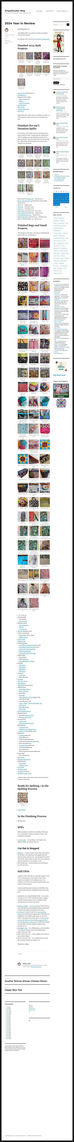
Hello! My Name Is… (62, 11)
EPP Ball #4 (22, 665)
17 (58, 199)
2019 (7, 1028)
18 (61, 199)
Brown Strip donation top (25, 201)
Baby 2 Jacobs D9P (24, 99)
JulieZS (57, 92)
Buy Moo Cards (59, 375)
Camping (21, 735)
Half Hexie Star (22, 105)
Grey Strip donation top (24, 215)
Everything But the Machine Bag (61, 176)
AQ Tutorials (49, 11)
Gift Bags (20, 679)
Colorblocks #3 (22, 95)
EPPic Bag (20, 853)
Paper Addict (57, 327)
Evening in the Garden (59, 306)
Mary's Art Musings (58, 320)
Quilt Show (56, 265)
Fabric (67, 238)
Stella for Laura (23, 765)
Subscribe (56, 82)
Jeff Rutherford (57, 314)
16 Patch (56, 218)
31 (58, 204)
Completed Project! (58, 228)
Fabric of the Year (58, 240)
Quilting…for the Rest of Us (60, 347)
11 (61, 196)
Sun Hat (20, 767)
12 (63, 196)
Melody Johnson (58, 323)
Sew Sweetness (63, 265)
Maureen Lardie (57, 321)
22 (54, 202)
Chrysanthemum (24, 625)
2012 (7, 1017)
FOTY (64, 240)
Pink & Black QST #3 (23, 217)
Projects (55, 263)
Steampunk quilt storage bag (27, 653)
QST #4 (20, 219)
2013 (7, 1019)
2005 (7, 1007)
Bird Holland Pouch (24, 689)
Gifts (55, 243)
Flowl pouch (22, 705)
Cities (20, 737)
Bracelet (20, 631)
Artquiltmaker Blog (15, 11)
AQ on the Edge (57, 287)
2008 (7, 1011)
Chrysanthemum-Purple (26, 697)
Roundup (7, 41)
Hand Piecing (57, 245)
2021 (7, 1031)
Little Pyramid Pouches (24, 711)
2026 (7, 1038)
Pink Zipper (22, 707)
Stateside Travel (23, 745)
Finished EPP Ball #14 (59, 180)
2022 (7, 1032)
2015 (7, 1022)
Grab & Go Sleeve (22, 681)
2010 (7, 1014)
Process (67, 258)
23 (56, 202)
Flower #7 (56, 174)
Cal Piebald (22, 727)
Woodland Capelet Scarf (24, 773)
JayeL (6, 32)
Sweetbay (20, 771)
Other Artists (56, 255)
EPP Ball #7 (22, 671)
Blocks (55, 223)
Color (67, 223)
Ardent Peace (57, 291)
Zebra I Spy (22, 709)
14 (68, 196)
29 (54, 204)
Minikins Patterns (63, 250)
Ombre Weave (22, 810)
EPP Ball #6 (22, 669)
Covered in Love (57, 294)
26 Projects (7, 40)
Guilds (66, 243)
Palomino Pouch (29, 715)
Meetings (56, 250)
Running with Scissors (24, 759)
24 (59, 202)
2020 (7, 1029)
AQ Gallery (39, 11)
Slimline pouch (23, 637)
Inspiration (56, 248)
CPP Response (57, 230)
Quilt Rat (56, 341)
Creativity (65, 233)
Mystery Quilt (57, 253)
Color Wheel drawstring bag (27, 645)
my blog (43, 918)
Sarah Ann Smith (58, 350)
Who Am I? (21, 111)
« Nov (56, 207)
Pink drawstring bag (25, 651)
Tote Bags (59, 268)
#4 (25, 615)
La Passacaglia (22, 840)
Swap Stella (22, 763)
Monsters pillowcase (33, 741)
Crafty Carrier (21, 639)
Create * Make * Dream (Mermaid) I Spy (30, 703)
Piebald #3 (22, 731)
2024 (6, 38)
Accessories (56, 220)
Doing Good (61, 235)
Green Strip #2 (22, 211)
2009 (7, 1013)
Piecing (63, 255)
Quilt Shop (61, 263)
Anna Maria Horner (58, 284)
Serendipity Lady (22, 928)
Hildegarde (21, 685)
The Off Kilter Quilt (58, 353)
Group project (60, 243)
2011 (7, 1016)
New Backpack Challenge (60, 177)
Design (55, 235)
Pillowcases (56, 258)
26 (63, 202)
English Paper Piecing (59, 238)
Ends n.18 (20, 205)
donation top (30, 199)
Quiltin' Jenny (57, 344)
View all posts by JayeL (36, 966)
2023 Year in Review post (42, 39)
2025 (7, 1037)
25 (61, 202)
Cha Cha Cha (21, 93)
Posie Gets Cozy (57, 338)
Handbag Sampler (23, 906)
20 (65, 199)
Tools (55, 268)
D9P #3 (21, 101)
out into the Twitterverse (25, 920)
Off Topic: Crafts (64, 253)
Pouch (62, 258)
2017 (7, 1025)
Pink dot (21, 627)
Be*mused (56, 293)
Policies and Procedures (20, 1135)
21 (68, 199)
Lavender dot (23, 629)
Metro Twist (21, 107)
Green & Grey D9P (24, 103)
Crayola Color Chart (58, 300)
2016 (7, 1023)
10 (58, 196)
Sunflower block (22, 769)
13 (65, 196)
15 (54, 199)
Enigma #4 (25, 659)
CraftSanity (56, 299)
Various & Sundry (58, 270)
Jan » (66, 207)
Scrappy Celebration (23, 109)
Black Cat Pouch (23, 691)
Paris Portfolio (23, 621)
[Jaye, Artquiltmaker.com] (61, 42)
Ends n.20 (20, 209)
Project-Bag (56, 260)
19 (63, 199)
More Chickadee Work (59, 179)
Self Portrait (21, 912)
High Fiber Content (58, 309)
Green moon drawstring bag (27, 649)
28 (68, 202)
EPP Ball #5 (22, 667)
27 (65, 202)
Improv (63, 245)
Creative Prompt (57, 233)
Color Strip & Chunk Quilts (60, 225)
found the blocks (35, 906)
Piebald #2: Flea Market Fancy (27, 729)
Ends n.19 (20, 207)
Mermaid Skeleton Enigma (26, 661)
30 (56, 204)
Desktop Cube (22, 641)
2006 (7, 1008)
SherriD (56, 352)
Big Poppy (22, 695)
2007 (7, 1010)
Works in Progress (58, 273)
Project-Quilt (64, 260)
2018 (7, 1026)
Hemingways (21, 683)
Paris (20, 657)
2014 (7, 1020)
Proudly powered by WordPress (34, 1135)
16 (56, 199)
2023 (7, 1034)
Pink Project (22, 635)
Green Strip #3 (22, 213)
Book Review (61, 223)
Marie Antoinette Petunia (26, 723)
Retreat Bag (21, 757)
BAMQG (62, 220)
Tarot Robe (22, 675)
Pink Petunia (22, 721)
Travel (64, 268)
